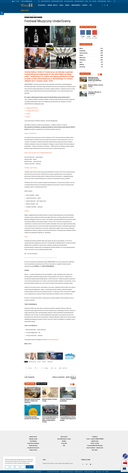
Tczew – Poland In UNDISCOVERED (94, 439)
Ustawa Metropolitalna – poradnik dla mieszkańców (31, 417)
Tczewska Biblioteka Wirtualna (95, 445)
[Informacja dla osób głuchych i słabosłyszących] (125, 456)
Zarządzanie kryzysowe (33, 447)
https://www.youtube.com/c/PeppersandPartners (38, 152)
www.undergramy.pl (52, 339)
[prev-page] (71, 384)
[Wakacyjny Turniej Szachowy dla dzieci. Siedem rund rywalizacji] (32, 392)
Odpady (67, 5)
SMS (90, 1)
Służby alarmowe (33, 445)
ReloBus (64, 441)
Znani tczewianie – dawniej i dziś (95, 447)
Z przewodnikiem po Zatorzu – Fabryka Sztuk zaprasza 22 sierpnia (68, 418)
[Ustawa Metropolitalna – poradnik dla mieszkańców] (32, 410)
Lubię (82, 30)
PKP (64, 445)
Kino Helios (95, 450)
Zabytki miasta (95, 441)
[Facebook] (102, 5)
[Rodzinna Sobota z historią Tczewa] (50, 392)
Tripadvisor (95, 436)
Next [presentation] (74, 356)
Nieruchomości (76, 5)
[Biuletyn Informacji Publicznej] (125, 462)
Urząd (61, 5)
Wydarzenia (40, 17)
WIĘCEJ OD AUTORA (41, 383)
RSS (103, 471)
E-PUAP (86, 1)
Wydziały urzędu (33, 439)
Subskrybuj (94, 30)
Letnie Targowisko (29, 377)
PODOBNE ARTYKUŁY (30, 383)
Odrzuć (20, 466)
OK (29, 466)
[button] (2, 13)
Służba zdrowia (33, 450)
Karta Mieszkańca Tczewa (57, 1)
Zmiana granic (25, 10)
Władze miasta (33, 436)
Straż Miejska (33, 441)
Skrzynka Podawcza (79, 1)
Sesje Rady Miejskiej (68, 1)
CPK (91, 5)
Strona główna (27, 15)
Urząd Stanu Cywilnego (33, 443)
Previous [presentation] (26, 356)
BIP (39, 1)
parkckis (44, 361)
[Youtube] (107, 5)
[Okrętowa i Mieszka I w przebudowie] (68, 392)
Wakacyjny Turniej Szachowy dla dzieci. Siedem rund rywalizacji (32, 400)
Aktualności (41, 5)
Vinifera (28, 113)
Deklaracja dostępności (89, 471)
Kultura (31, 17)
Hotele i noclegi (95, 443)
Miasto (55, 5)
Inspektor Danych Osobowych (67, 471)
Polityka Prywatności (79, 471)
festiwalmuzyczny (32, 361)
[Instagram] (105, 5)
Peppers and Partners (32, 108)
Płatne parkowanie (102, 1)
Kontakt (84, 5)
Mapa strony (98, 471)
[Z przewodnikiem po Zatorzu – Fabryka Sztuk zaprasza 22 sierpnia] (68, 410)
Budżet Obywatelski (45, 1)
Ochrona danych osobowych (53, 471)
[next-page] (73, 384)
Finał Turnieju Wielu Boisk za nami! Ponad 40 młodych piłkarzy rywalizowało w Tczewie (50, 419)
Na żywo (94, 1)
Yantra (28, 116)
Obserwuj (88, 30)
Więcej (108, 1)
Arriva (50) (64, 443)
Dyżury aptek (64, 436)
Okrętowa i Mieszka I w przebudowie (66, 400)
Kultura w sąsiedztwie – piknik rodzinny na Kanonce (64, 377)
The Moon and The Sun (32, 111)
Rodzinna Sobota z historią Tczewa (95, 85)
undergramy (50, 361)
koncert (39, 361)
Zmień (9, 466)
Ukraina (50, 5)
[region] (19, 463)
